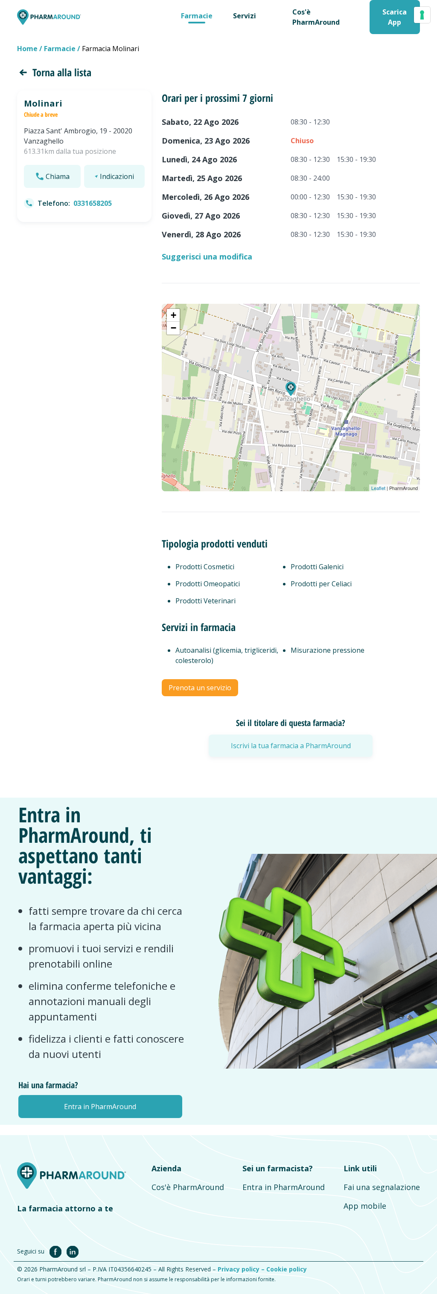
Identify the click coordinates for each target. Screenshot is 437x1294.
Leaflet (378, 487)
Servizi (244, 15)
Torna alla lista (61, 72)
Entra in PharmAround (283, 1187)
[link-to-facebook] (57, 1251)
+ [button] (173, 315)
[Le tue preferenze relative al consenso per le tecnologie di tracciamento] (422, 15)
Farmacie (197, 15)
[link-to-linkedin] (73, 1251)
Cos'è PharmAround (187, 1187)
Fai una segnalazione (382, 1187)
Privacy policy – (242, 1269)
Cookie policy (286, 1269)
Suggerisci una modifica (207, 256)
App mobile (365, 1206)
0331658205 (92, 203)
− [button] (173, 328)
